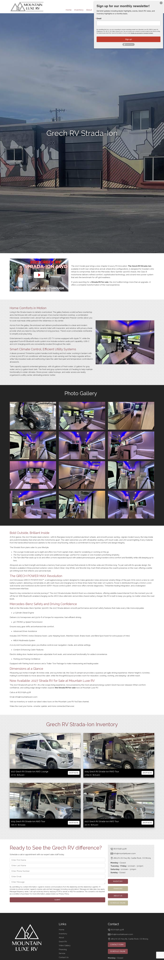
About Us (118, 896)
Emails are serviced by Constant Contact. (142, 33)
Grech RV (63, 941)
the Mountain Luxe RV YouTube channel (72, 701)
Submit (57, 900)
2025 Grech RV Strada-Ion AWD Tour (28, 821)
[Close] (161, 3)
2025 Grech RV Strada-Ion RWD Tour (101, 771)
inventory (21, 701)
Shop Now (73, 773)
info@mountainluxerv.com (26, 697)
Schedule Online (118, 903)
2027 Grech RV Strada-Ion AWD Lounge (29, 771)
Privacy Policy (64, 894)
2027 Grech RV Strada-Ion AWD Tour (101, 821)
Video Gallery (64, 945)
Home (69, 10)
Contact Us (64, 957)
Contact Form (116, 945)
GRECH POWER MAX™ (34, 580)
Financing (118, 889)
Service (62, 953)
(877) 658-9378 (24, 692)
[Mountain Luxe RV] (27, 6)
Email (99, 18)
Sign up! (128, 39)
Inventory (78, 10)
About (89, 10)
